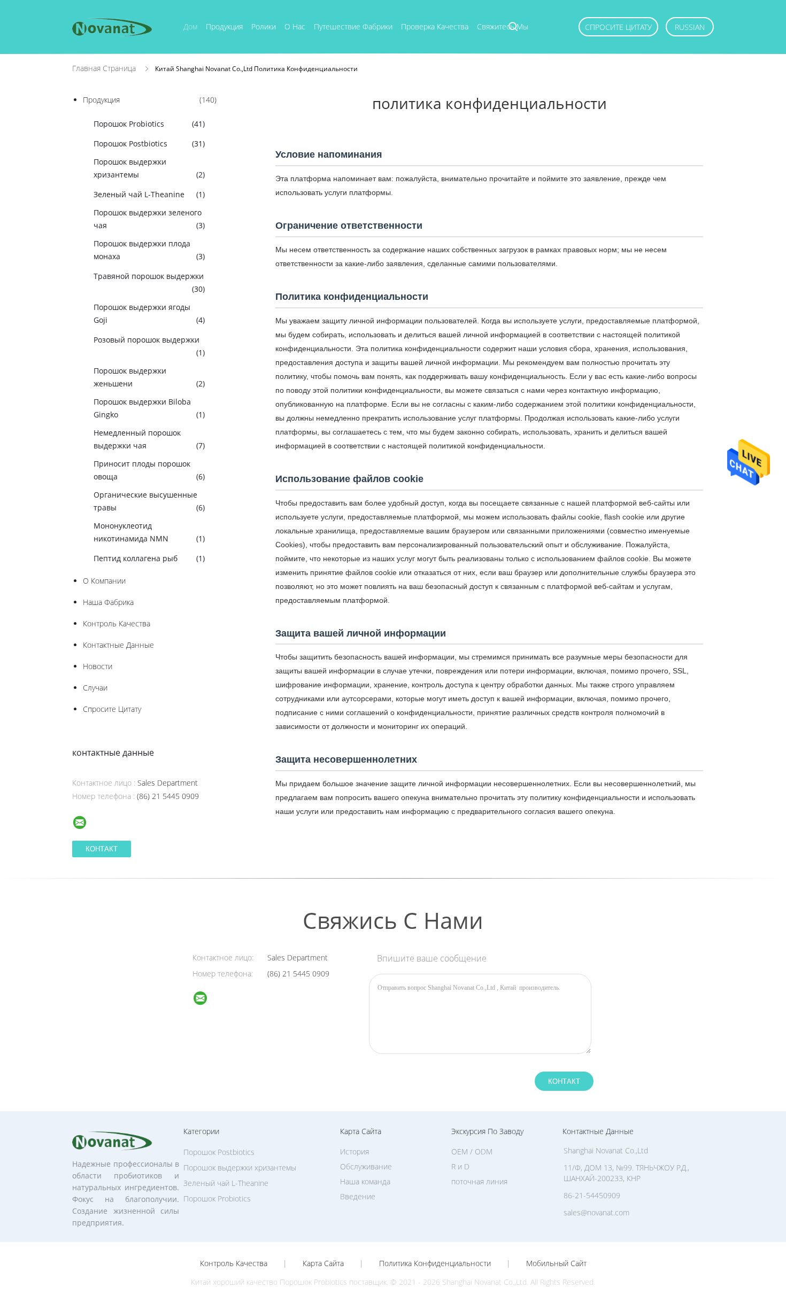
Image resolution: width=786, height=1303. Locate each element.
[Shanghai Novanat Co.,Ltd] (206, 1000)
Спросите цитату (618, 27)
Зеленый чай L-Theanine (149, 194)
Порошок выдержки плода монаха (149, 249)
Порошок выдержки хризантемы (149, 168)
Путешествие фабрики (353, 26)
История (354, 1151)
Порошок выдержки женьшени (149, 377)
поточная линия (479, 1181)
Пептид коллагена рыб (149, 558)
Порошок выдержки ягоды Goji (149, 313)
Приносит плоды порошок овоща (149, 470)
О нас (294, 26)
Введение (357, 1196)
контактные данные (118, 645)
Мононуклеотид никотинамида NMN (149, 532)
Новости (97, 666)
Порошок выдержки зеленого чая (149, 218)
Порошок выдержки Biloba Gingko (149, 408)
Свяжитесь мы (502, 26)
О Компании (104, 581)
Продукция (224, 26)
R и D (460, 1166)
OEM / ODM (471, 1151)
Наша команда (365, 1181)
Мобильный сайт (556, 1263)
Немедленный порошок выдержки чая (149, 439)
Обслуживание (366, 1166)
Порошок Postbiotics (149, 143)
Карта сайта (323, 1263)
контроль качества (116, 623)
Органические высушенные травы (149, 501)
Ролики (263, 26)
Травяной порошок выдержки (149, 282)
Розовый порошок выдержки (149, 346)
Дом (190, 26)
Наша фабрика (108, 602)
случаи (95, 687)
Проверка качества (434, 26)
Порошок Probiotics (149, 124)
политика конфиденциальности (435, 1263)
